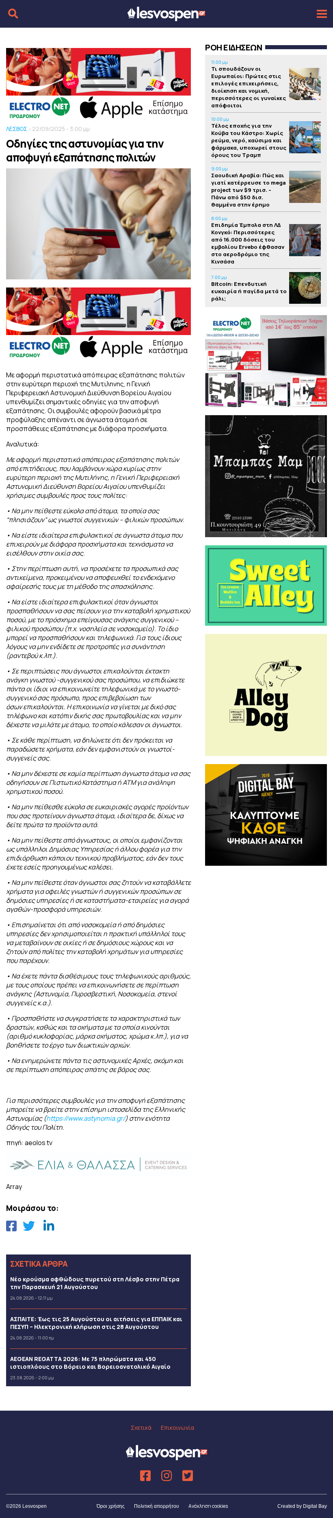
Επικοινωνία (177, 1427)
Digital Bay (315, 1506)
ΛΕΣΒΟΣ (16, 129)
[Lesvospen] (166, 17)
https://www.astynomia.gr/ (85, 1118)
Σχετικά (141, 1427)
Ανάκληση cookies (208, 1506)
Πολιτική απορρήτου (156, 1506)
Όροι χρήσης (111, 1506)
